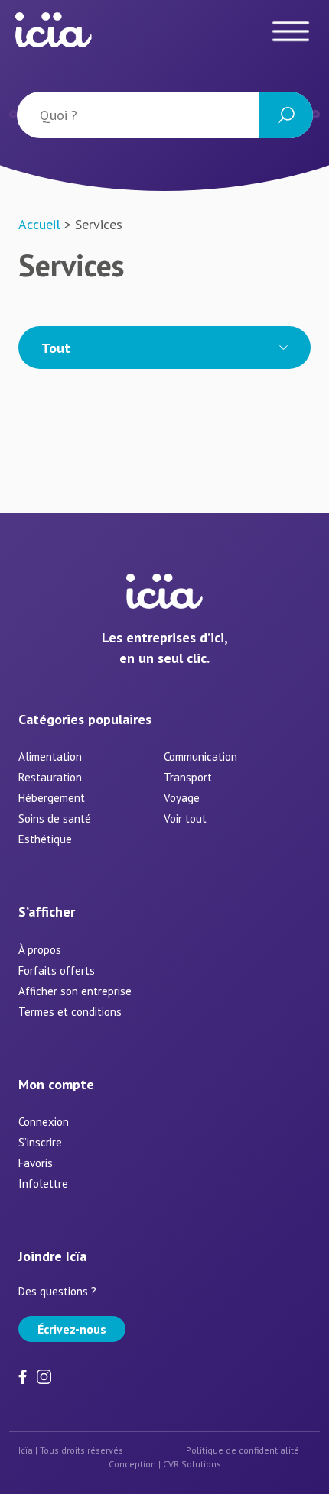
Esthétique (45, 839)
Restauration (50, 777)
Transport (188, 777)
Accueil (39, 224)
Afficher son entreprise (75, 991)
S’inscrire (40, 1142)
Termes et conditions (70, 1011)
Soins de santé (54, 818)
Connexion (43, 1121)
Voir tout (185, 818)
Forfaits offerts (56, 970)
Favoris (35, 1163)
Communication (200, 756)
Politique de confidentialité (242, 1450)
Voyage (182, 798)
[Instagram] (44, 1375)
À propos (39, 950)
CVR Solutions (192, 1464)
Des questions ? (57, 1291)
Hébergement (51, 798)
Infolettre (43, 1183)
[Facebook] (25, 1375)
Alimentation (50, 756)
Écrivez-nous (71, 1329)
